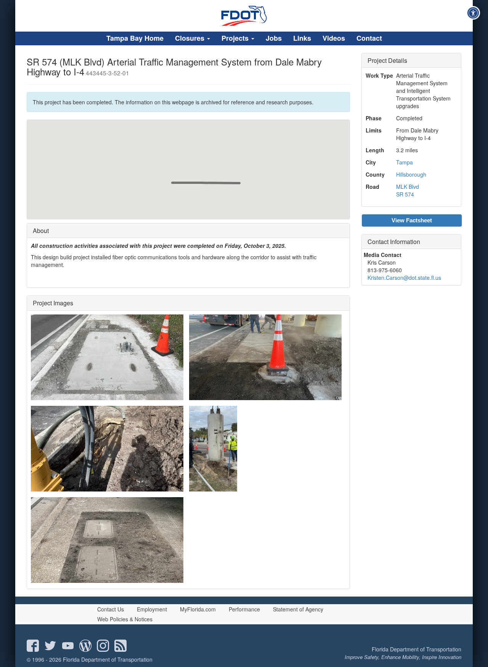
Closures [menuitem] (190, 38)
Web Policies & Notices (124, 619)
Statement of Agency (298, 609)
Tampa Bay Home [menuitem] (135, 38)
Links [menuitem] (302, 38)
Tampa (404, 162)
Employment (152, 609)
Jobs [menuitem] (274, 38)
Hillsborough (411, 174)
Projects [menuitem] (236, 38)
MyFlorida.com (198, 609)
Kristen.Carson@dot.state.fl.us (404, 277)
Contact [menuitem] (369, 38)
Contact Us (110, 609)
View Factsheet (412, 220)
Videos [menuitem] (334, 38)
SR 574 (405, 194)
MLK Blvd (407, 186)
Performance (244, 609)
